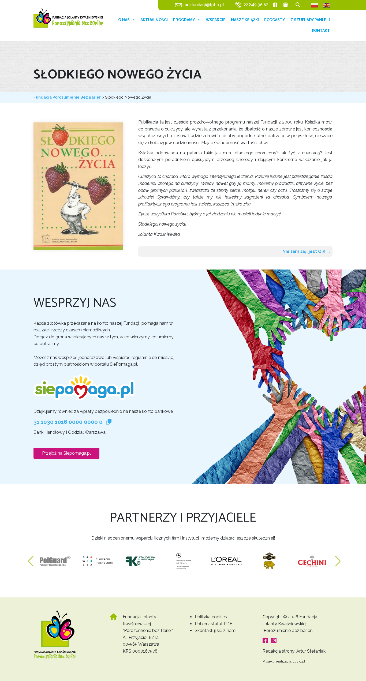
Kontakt (321, 30)
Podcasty (274, 20)
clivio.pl (299, 661)
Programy (184, 20)
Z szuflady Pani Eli (310, 20)
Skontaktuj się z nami (215, 630)
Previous (30, 558)
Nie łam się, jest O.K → (306, 251)
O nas (124, 20)
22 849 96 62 (256, 5)
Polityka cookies (211, 616)
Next (338, 558)
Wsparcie (216, 20)
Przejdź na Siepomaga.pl (66, 453)
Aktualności (154, 20)
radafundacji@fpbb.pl (204, 5)
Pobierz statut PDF (213, 623)
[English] (326, 5)
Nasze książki (245, 20)
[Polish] (314, 5)
